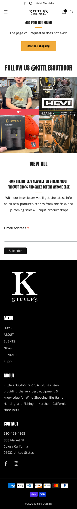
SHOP (7, 362)
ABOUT (9, 334)
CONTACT (10, 355)
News (7, 348)
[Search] (71, 12)
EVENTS (9, 341)
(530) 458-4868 (45, 3)
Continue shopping (39, 46)
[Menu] (6, 12)
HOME (8, 328)
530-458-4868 (14, 433)
